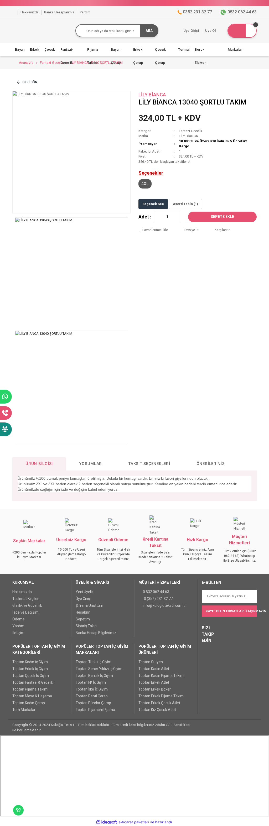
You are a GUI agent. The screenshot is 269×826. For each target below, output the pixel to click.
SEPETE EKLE (222, 217)
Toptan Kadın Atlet (153, 669)
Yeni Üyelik (85, 592)
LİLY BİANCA (152, 94)
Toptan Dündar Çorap (93, 703)
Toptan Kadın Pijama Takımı (161, 675)
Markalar (235, 49)
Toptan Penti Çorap (92, 696)
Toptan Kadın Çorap (28, 703)
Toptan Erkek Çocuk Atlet (159, 703)
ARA (149, 31)
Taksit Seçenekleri (149, 463)
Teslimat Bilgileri (25, 599)
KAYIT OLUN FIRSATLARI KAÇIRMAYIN (231, 611)
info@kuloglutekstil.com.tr (164, 605)
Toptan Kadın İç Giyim (30, 662)
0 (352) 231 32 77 (158, 599)
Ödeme (18, 619)
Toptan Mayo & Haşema (32, 696)
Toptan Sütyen (150, 662)
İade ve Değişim (25, 612)
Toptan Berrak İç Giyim (94, 675)
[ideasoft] (106, 822)
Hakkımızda (22, 592)
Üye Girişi (83, 599)
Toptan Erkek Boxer (154, 689)
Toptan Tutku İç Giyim (93, 662)
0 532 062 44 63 (156, 592)
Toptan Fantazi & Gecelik (32, 682)
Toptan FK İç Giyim (91, 682)
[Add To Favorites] (156, 230)
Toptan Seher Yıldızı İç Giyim (99, 669)
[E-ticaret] (133, 822)
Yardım (18, 626)
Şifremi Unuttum (89, 605)
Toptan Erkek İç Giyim (30, 669)
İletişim (18, 633)
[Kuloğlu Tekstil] (13, 12)
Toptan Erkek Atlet (153, 682)
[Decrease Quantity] (158, 217)
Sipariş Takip (86, 626)
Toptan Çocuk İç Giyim (30, 675)
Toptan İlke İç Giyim (92, 689)
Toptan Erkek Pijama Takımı (161, 696)
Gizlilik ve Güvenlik (27, 605)
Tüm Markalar (23, 710)
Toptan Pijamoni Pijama (95, 710)
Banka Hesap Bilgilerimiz (96, 633)
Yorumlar (90, 463)
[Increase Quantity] (176, 217)
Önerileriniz (210, 463)
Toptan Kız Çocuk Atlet (157, 710)
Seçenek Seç (153, 204)
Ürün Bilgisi (39, 463)
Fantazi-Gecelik (190, 131)
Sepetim (83, 619)
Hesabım (83, 612)
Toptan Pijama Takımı (30, 689)
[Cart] (242, 31)
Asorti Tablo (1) (185, 204)
